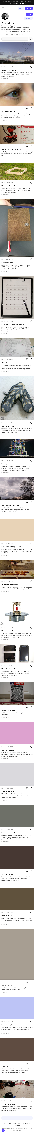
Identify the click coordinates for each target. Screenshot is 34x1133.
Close (24, 3)
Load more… (17, 1117)
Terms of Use (8, 1123)
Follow (29, 14)
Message (28, 18)
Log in (21, 8)
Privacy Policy (17, 1123)
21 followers (19, 34)
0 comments (5, 79)
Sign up (28, 8)
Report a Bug (26, 1123)
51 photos (6, 39)
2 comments (5, 883)
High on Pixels (17, 1130)
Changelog (17, 1125)
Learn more (18, 3)
